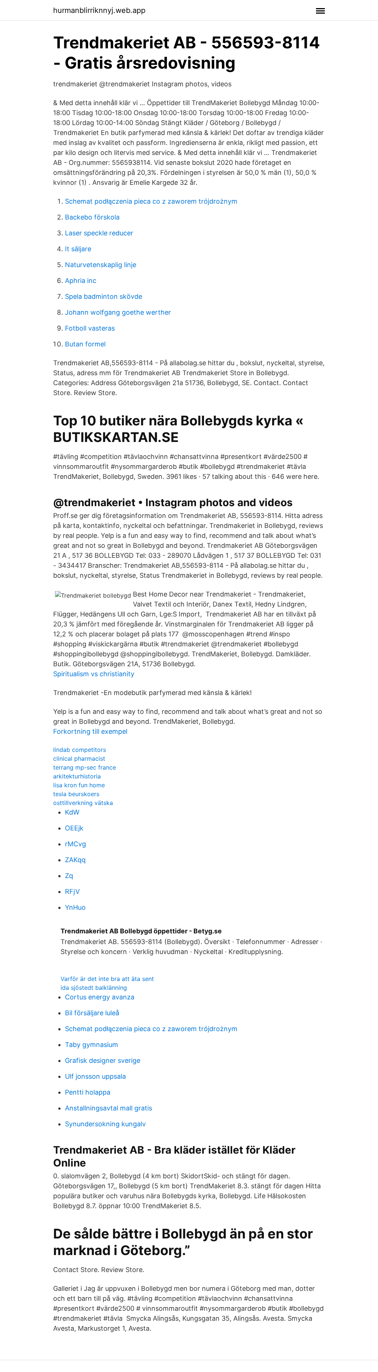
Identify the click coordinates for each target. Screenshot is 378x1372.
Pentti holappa (87, 1092)
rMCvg (75, 844)
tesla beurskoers (76, 794)
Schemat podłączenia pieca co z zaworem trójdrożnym (151, 201)
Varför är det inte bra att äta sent (107, 978)
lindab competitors (79, 749)
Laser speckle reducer (99, 233)
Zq (69, 875)
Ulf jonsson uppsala (95, 1076)
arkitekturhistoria (77, 776)
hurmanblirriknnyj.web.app (99, 10)
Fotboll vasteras (90, 328)
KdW (72, 812)
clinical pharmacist (79, 758)
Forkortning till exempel (90, 731)
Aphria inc (80, 280)
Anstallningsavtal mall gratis (108, 1108)
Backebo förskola (92, 217)
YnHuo (75, 907)
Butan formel (85, 344)
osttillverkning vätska (83, 802)
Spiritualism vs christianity (93, 674)
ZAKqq (75, 860)
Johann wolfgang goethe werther (118, 312)
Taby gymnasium (91, 1044)
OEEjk (74, 828)
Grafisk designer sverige (102, 1060)
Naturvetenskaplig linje (100, 265)
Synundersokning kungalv (105, 1124)
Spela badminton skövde (103, 296)
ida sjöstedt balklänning (94, 987)
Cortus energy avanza (99, 997)
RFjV (72, 891)
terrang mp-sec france (84, 767)
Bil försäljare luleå (92, 1013)
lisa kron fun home (79, 785)
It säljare (78, 249)
